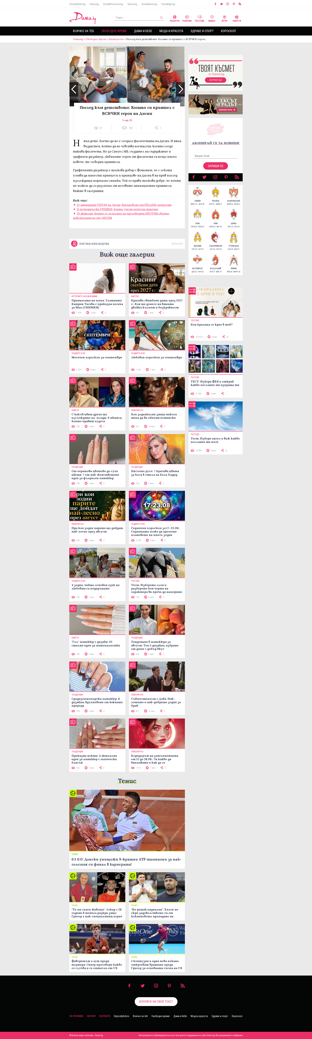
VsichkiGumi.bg (149, 4)
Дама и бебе (143, 31)
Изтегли (215, 80)
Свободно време (114, 31)
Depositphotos (121, 1016)
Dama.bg (94, 4)
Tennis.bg (132, 4)
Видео (211, 21)
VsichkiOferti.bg (77, 4)
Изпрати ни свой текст (156, 1001)
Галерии (187, 21)
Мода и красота (171, 31)
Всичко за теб (83, 31)
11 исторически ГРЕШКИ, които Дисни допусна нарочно (117, 209)
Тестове (199, 21)
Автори (91, 1016)
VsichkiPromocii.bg (113, 4)
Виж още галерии (127, 254)
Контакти (104, 1016)
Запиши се (216, 166)
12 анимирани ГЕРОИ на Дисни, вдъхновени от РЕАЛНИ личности (124, 205)
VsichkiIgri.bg (168, 4)
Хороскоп (228, 31)
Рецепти (174, 21)
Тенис (127, 781)
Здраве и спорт (202, 31)
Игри (224, 21)
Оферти (237, 21)
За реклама (76, 1016)
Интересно (116, 39)
